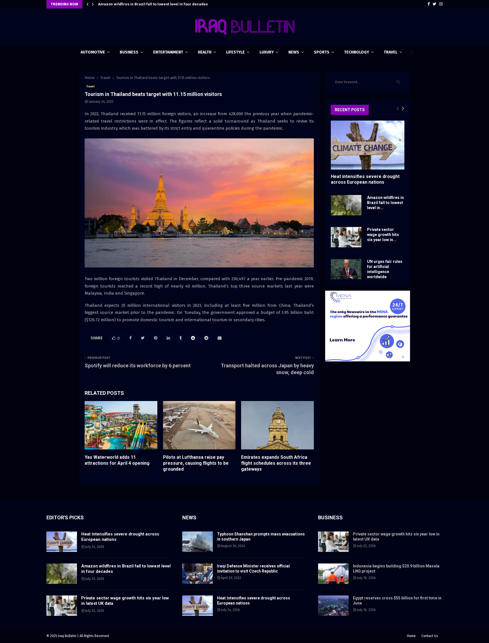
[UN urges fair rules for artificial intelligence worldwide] (346, 269)
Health (204, 52)
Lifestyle (235, 52)
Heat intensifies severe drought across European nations (365, 179)
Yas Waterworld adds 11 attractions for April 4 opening (117, 460)
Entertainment (168, 52)
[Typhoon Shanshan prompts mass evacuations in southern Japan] (197, 541)
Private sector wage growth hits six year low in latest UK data (152, 4)
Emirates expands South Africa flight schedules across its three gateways (276, 463)
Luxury (266, 52)
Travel (390, 52)
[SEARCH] (398, 82)
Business (129, 52)
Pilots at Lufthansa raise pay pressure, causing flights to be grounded (196, 463)
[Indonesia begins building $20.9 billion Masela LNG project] (333, 573)
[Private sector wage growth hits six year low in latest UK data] (346, 237)
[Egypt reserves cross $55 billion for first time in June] (333, 605)
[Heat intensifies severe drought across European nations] (367, 145)
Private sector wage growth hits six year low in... (383, 234)
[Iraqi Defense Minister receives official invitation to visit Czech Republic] (197, 573)
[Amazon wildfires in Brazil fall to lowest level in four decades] (346, 205)
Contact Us (429, 636)
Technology (356, 52)
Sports (321, 52)
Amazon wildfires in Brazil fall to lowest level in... (385, 202)
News (293, 52)
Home (411, 636)
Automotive (93, 52)
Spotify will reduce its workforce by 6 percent (138, 365)
